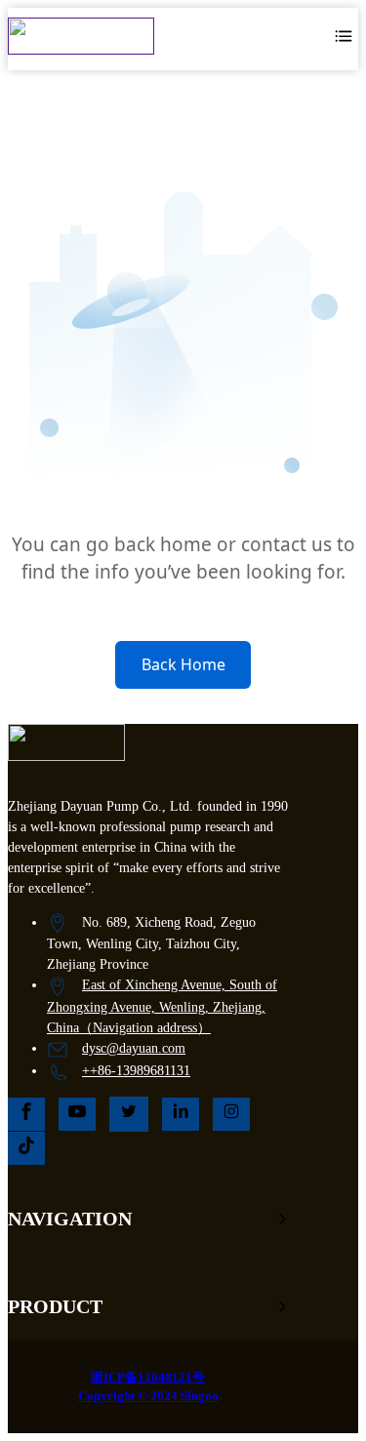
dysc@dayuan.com (133, 1048)
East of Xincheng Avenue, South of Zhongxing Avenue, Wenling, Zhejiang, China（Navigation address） (162, 1006)
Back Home (183, 664)
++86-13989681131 (136, 1070)
